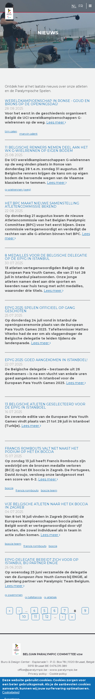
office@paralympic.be (32, 669)
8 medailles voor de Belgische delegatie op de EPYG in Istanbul (46, 257)
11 (35, 617)
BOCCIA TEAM (49, 490)
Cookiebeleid (10, 692)
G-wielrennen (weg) (18, 189)
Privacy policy (37, 673)
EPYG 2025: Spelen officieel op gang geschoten (40, 309)
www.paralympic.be (63, 669)
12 (46, 617)
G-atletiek (50, 597)
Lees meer (55, 122)
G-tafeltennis (33, 597)
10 (24, 617)
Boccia (9, 488)
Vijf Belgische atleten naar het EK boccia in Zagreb (46, 505)
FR (80, 6)
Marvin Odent (28, 133)
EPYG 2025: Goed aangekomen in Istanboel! (46, 360)
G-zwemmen (14, 595)
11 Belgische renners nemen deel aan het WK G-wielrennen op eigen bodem (46, 149)
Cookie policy (58, 673)
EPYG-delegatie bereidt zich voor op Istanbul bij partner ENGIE (41, 561)
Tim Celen (11, 131)
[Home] (9, 13)
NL (73, 6)
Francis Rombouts (27, 490)
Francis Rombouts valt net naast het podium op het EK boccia (41, 450)
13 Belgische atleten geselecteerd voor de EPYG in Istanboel (45, 406)
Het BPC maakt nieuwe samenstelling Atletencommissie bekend (42, 205)
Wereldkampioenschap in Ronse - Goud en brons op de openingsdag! (47, 102)
